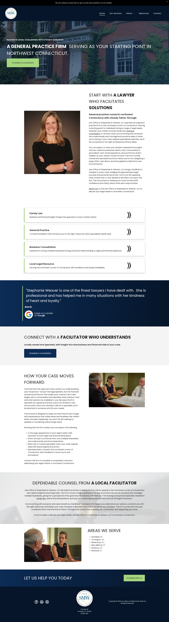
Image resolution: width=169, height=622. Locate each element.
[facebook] (36, 602)
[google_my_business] (47, 602)
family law (41, 498)
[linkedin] (41, 602)
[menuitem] (102, 13)
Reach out (93, 188)
